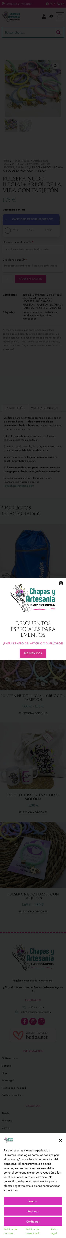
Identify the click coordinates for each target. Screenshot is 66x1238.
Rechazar (33, 1211)
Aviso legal (54, 1231)
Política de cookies (10, 1231)
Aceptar (33, 1201)
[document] (33, 619)
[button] (60, 1140)
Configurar (33, 1222)
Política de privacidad (32, 1231)
